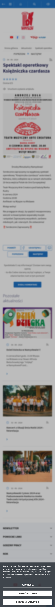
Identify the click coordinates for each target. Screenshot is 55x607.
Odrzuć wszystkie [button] (27, 593)
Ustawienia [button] (27, 584)
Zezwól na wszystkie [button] (27, 602)
